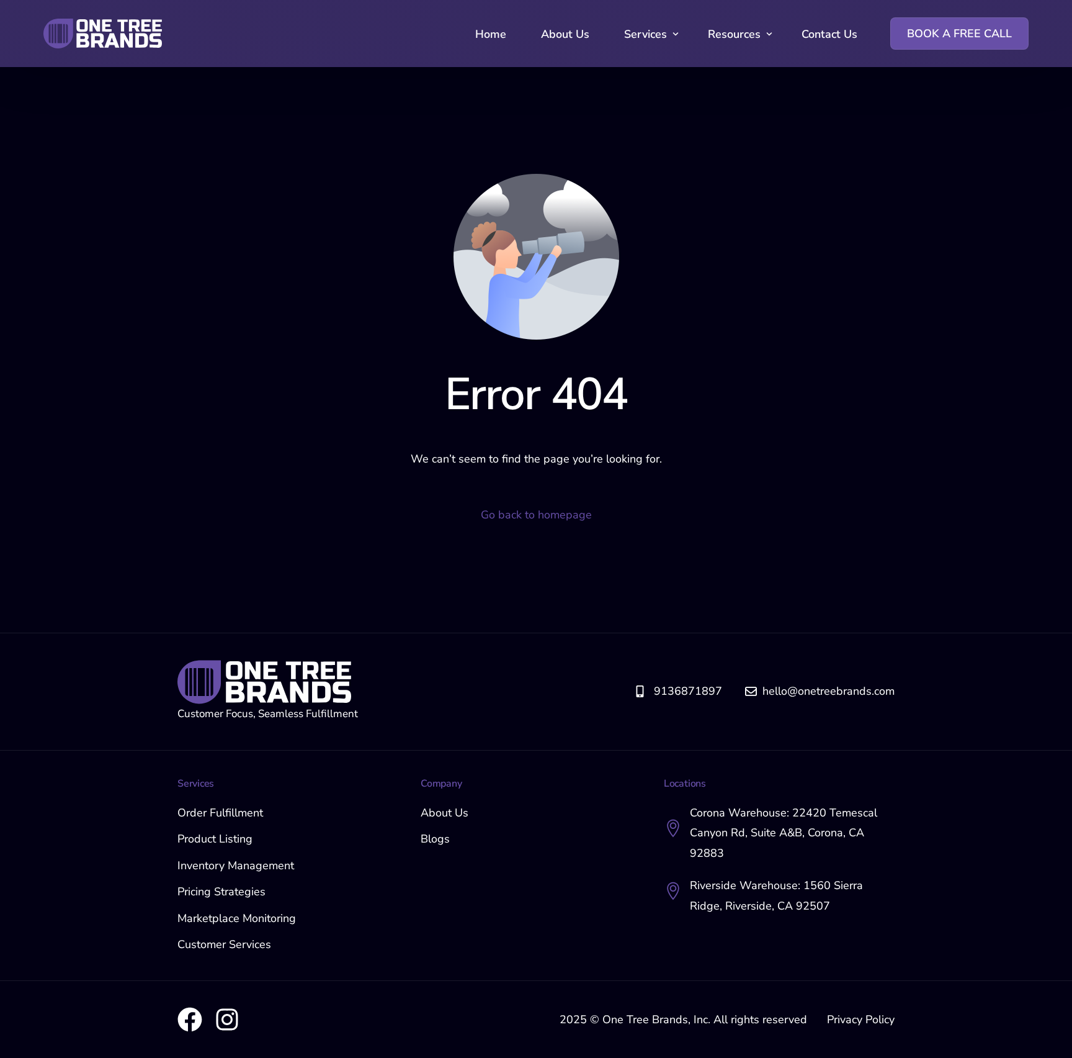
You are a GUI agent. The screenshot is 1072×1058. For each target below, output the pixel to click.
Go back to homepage (536, 514)
